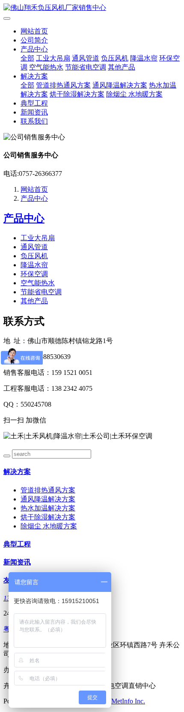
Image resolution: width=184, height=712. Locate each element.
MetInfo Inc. (128, 701)
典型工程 (34, 103)
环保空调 (34, 274)
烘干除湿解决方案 (77, 94)
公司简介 (34, 40)
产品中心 (34, 49)
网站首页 (34, 31)
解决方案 (34, 76)
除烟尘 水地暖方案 (134, 94)
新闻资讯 (34, 112)
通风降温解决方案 (119, 85)
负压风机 (114, 58)
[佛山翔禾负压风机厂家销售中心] (92, 7)
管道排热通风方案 (63, 85)
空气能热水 (46, 67)
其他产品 (121, 67)
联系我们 (34, 121)
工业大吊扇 (53, 58)
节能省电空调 (85, 67)
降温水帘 (143, 58)
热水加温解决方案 (48, 508)
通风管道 (85, 58)
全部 (27, 58)
